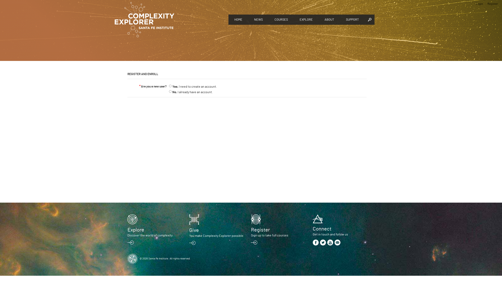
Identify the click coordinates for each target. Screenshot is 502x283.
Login (479, 4)
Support (352, 19)
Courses (281, 19)
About (329, 19)
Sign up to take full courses (269, 235)
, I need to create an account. (194, 86)
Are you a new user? (154, 86)
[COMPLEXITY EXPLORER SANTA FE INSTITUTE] (170, 19)
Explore (306, 19)
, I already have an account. (192, 92)
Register (492, 4)
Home (238, 19)
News (258, 19)
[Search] (370, 20)
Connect (322, 229)
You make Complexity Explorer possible (216, 235)
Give (194, 230)
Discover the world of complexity (150, 235)
